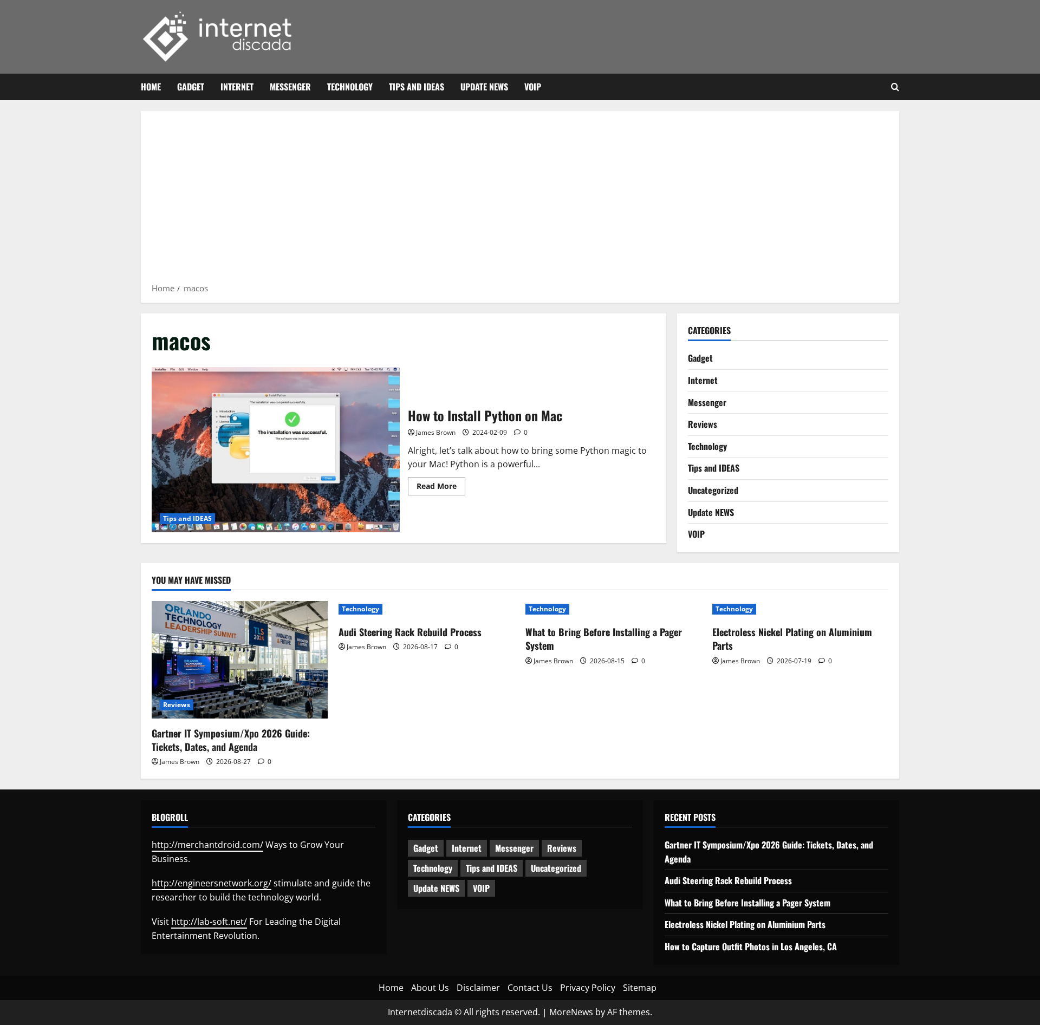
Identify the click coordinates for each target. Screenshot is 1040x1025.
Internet (236, 86)
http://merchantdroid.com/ (207, 845)
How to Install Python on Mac (276, 449)
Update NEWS (484, 86)
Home (151, 86)
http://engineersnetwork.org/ (211, 883)
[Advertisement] (520, 200)
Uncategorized (713, 490)
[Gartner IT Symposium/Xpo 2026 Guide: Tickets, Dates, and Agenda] (240, 660)
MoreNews (571, 1012)
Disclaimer (478, 988)
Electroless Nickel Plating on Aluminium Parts (792, 638)
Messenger (290, 86)
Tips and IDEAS (416, 86)
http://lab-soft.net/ (209, 922)
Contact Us (530, 988)
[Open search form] (895, 87)
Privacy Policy (587, 988)
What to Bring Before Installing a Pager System (603, 638)
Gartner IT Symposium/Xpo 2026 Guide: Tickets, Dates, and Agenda (231, 740)
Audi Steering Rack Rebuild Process (410, 632)
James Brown (436, 432)
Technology (350, 86)
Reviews (702, 423)
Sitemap (639, 988)
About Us (430, 988)
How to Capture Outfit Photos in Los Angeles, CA (751, 946)
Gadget (190, 86)
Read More (441, 487)
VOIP (532, 86)
